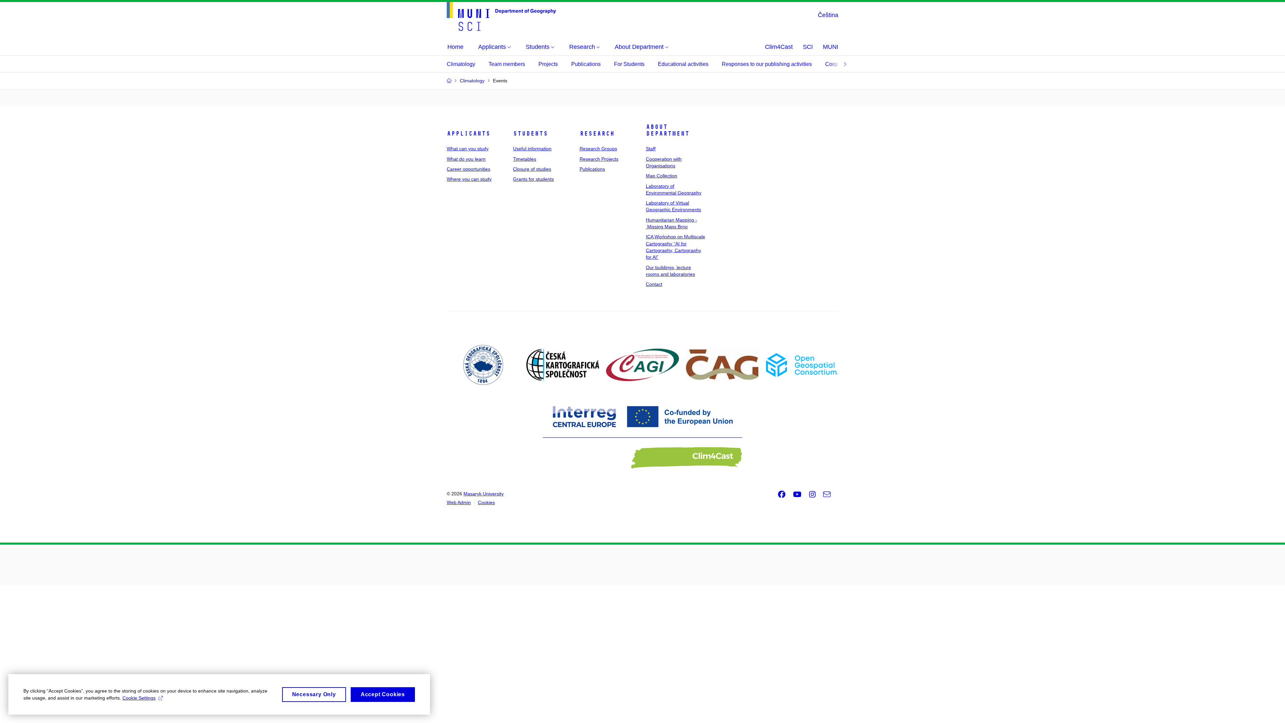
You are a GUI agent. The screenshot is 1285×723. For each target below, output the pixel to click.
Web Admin (459, 502)
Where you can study (469, 179)
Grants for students (533, 179)
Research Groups (598, 148)
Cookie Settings (139, 698)
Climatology (461, 64)
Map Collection (661, 175)
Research (597, 133)
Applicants (468, 133)
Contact (654, 284)
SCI (808, 47)
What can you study (468, 148)
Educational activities (683, 64)
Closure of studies (532, 169)
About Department (667, 130)
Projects (548, 64)
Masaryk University (483, 493)
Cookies (486, 502)
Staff (651, 148)
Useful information (532, 148)
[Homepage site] (501, 16)
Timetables (524, 159)
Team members (507, 64)
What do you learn (466, 159)
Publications (586, 64)
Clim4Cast (779, 47)
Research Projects (599, 159)
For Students (629, 64)
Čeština (828, 15)
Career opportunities (468, 169)
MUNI (830, 47)
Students (530, 133)
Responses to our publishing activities (767, 64)
